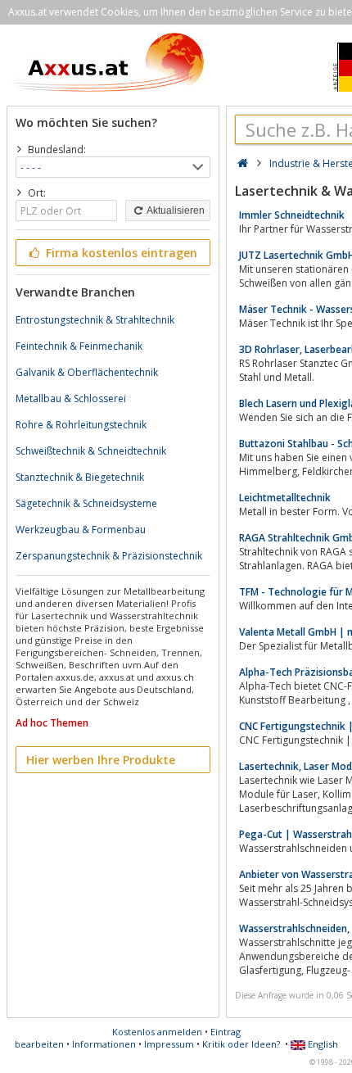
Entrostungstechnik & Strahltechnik (95, 320)
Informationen (104, 1044)
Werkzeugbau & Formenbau (81, 529)
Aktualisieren (175, 210)
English (321, 1044)
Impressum (169, 1044)
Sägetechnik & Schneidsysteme (86, 503)
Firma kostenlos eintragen (120, 252)
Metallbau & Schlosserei (71, 398)
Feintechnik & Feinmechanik (79, 346)
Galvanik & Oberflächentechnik (87, 372)
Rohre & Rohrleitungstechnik (81, 425)
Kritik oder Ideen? (241, 1044)
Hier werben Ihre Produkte (100, 759)
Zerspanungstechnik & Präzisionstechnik (109, 556)
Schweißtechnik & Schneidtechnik (91, 451)
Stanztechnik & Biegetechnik (80, 477)
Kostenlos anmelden (157, 1031)
